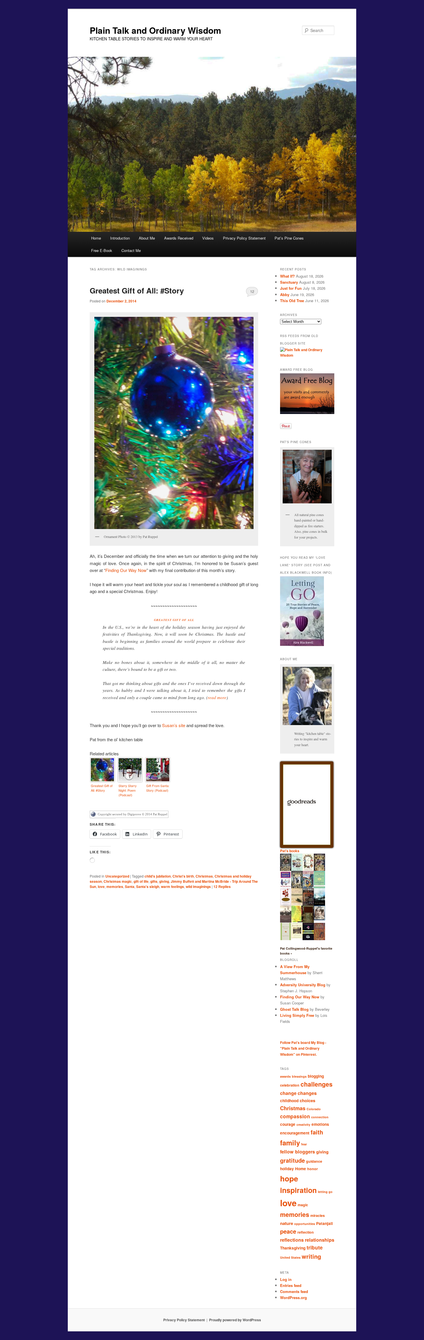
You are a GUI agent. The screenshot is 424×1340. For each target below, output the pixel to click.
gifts (153, 881)
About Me (147, 238)
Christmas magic (118, 881)
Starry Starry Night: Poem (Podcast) (128, 790)
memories (114, 886)
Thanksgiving (292, 1248)
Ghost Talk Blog (294, 1009)
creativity (303, 1124)
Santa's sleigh (147, 886)
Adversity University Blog (302, 984)
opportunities (304, 1224)
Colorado (314, 1109)
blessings (299, 1076)
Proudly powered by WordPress (235, 1319)
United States (290, 1257)
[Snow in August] (308, 922)
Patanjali (324, 1223)
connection (320, 1117)
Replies (222, 886)
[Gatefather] (285, 870)
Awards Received (178, 238)
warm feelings (172, 886)
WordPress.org (293, 1297)
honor (312, 1168)
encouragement (294, 1133)
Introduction (120, 238)
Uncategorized (117, 876)
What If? (287, 276)
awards (285, 1076)
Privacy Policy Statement (244, 238)
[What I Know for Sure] (285, 938)
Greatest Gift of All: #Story (137, 290)
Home (96, 238)
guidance (314, 1161)
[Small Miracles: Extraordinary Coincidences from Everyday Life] (297, 937)
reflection (305, 1232)
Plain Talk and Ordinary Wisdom (155, 30)
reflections (292, 1240)
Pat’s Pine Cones (289, 238)
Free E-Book (101, 250)
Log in (286, 1279)
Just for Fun (291, 288)
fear (304, 1144)
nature (286, 1223)
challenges (317, 1084)
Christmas (204, 876)
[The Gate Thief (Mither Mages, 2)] (319, 870)
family (290, 1142)
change (288, 1093)
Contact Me (131, 250)
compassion (295, 1116)
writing (311, 1256)
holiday (287, 1168)
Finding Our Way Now (126, 570)
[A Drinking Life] (308, 904)
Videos (208, 238)
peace (288, 1231)
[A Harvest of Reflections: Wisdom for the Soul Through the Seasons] (285, 904)
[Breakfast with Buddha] (308, 939)
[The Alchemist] (297, 903)
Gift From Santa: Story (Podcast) (157, 788)
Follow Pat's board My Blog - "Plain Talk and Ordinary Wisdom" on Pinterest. (303, 1048)
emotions (320, 1124)
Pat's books (289, 850)
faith (317, 1132)
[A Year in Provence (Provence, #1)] (308, 869)
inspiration (298, 1190)
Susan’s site (173, 725)
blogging (316, 1076)
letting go (325, 1192)
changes (307, 1093)
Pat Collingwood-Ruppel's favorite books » (306, 951)
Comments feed (294, 1291)
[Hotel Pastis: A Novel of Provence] (285, 886)
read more (217, 697)
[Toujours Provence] (297, 870)
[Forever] (285, 921)
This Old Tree (292, 300)
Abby (284, 294)
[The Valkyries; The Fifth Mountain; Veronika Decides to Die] (319, 938)
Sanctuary (289, 282)
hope (289, 1178)
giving (164, 881)
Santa (129, 886)
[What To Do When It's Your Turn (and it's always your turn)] (319, 918)
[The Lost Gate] (297, 888)
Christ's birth (183, 876)
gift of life (141, 881)
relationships (319, 1240)
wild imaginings (198, 886)
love (101, 886)
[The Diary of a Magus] (308, 886)
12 (252, 291)
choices (307, 1100)
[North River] (319, 904)
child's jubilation (158, 876)
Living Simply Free (297, 1015)
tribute (315, 1247)
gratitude (292, 1160)
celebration (289, 1085)
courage (287, 1124)
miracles (317, 1215)
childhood (289, 1100)
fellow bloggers (297, 1151)
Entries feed (290, 1285)
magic (303, 1204)
